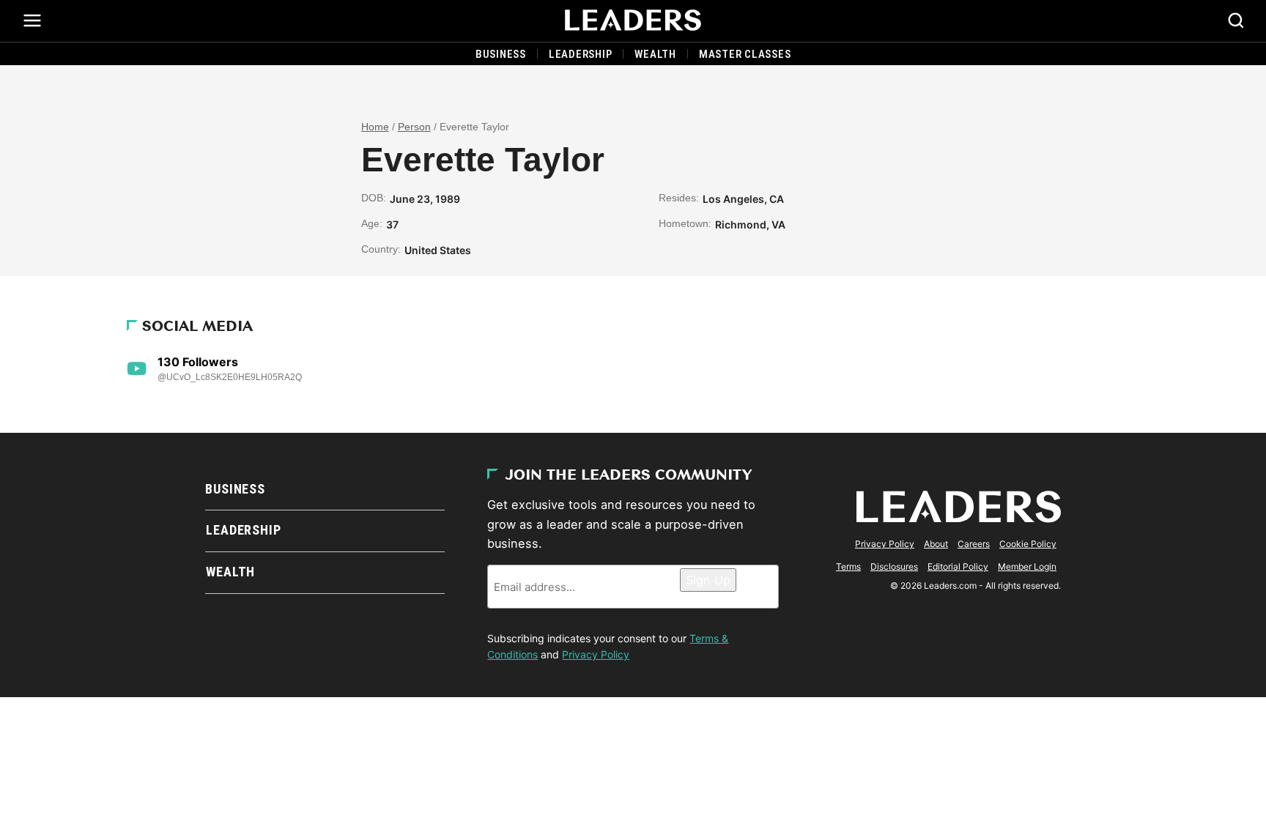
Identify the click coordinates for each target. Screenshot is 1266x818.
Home (375, 127)
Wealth (655, 54)
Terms (848, 566)
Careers (974, 543)
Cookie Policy (1027, 543)
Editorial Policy (958, 566)
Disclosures (894, 566)
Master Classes (745, 54)
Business (500, 54)
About (936, 543)
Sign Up (708, 580)
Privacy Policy (595, 654)
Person (414, 127)
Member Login (1027, 566)
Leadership (580, 54)
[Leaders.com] (633, 20)
